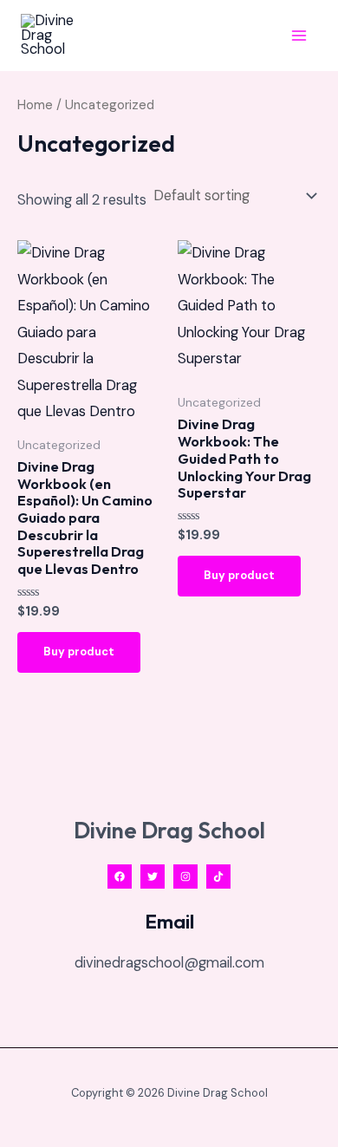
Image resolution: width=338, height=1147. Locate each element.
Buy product (78, 651)
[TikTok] (218, 876)
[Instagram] (185, 876)
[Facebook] (119, 876)
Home (35, 105)
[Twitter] (152, 876)
